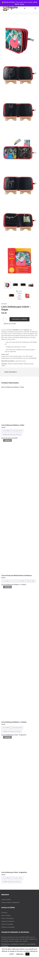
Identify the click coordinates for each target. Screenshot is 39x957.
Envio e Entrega (6, 915)
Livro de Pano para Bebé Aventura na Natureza (16, 575)
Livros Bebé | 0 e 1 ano (9, 581)
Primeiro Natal (30, 581)
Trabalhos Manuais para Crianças (12, 434)
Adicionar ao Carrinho (19, 319)
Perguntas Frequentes (7, 921)
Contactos (4, 912)
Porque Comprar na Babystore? (10, 902)
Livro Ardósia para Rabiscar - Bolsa (12, 425)
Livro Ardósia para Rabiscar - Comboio (13, 722)
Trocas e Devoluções (7, 918)
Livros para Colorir (17, 430)
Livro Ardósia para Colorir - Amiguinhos (14, 872)
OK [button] (27, 954)
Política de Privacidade (7, 927)
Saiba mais (19, 954)
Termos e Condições (7, 924)
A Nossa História (6, 899)
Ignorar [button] (22, 4)
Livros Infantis (6, 430)
